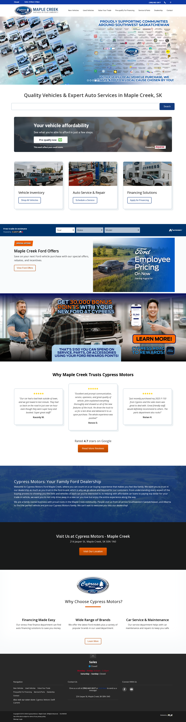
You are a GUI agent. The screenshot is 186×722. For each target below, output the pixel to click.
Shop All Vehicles (29, 200)
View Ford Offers (25, 268)
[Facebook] (124, 689)
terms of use (33, 716)
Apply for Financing (139, 200)
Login (20, 719)
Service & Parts (144, 10)
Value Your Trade (104, 10)
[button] (51, 140)
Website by (163, 715)
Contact (170, 10)
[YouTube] (131, 689)
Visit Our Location (93, 551)
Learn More (93, 641)
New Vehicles (73, 10)
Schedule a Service (85, 200)
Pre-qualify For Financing (124, 10)
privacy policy (41, 716)
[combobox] (65, 230)
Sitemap (15, 719)
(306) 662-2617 (155, 2)
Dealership (158, 10)
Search (167, 106)
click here (102, 688)
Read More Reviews (93, 448)
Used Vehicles (88, 10)
